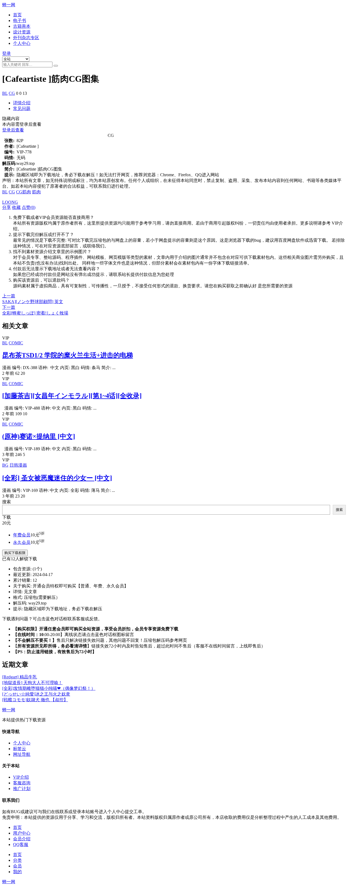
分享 (6, 207)
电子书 (19, 20)
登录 (6, 53)
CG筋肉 (23, 192)
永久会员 (21, 542)
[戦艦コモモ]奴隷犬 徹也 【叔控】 (35, 699)
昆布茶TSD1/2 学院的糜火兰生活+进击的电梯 (67, 355)
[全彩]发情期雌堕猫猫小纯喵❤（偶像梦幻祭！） (48, 688)
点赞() (28, 207)
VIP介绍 (21, 777)
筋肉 (36, 192)
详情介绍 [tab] (21, 102)
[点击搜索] (56, 66)
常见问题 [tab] (21, 108)
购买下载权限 (15, 553)
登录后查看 (13, 130)
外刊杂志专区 (26, 37)
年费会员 (21, 535)
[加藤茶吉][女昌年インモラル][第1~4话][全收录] (72, 395)
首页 (17, 14)
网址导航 (21, 754)
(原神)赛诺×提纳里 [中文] (38, 436)
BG (5, 465)
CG (12, 93)
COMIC (16, 343)
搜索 (6, 501)
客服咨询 (21, 783)
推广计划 (21, 788)
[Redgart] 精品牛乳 (19, 677)
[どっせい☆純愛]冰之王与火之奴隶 (36, 694)
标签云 (19, 748)
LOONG (10, 202)
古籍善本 (21, 26)
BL (5, 93)
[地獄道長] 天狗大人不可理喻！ (32, 682)
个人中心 (21, 43)
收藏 (16, 207)
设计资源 (21, 32)
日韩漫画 (18, 465)
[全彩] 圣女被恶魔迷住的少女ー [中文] (57, 478)
